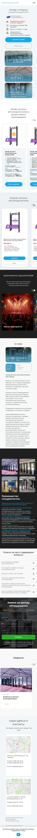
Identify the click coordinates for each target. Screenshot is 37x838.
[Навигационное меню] (34, 2)
